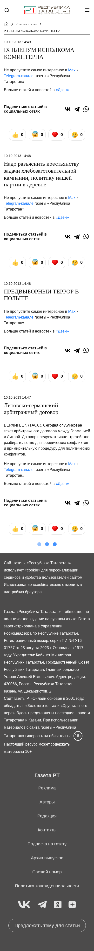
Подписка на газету (47, 844)
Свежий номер (47, 871)
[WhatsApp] (86, 109)
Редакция (47, 816)
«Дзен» (62, 90)
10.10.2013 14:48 (17, 155)
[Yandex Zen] (72, 905)
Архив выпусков (47, 858)
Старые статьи (26, 24)
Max (71, 70)
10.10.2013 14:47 (17, 397)
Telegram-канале (19, 76)
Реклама (47, 788)
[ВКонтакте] (68, 109)
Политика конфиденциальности (47, 885)
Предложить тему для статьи (47, 925)
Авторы (47, 802)
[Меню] (87, 10)
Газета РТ (47, 775)
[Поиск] (7, 10)
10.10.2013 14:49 (17, 42)
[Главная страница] (47, 10)
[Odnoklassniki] (58, 905)
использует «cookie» (22, 570)
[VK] (24, 905)
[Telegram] (77, 109)
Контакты (47, 830)
